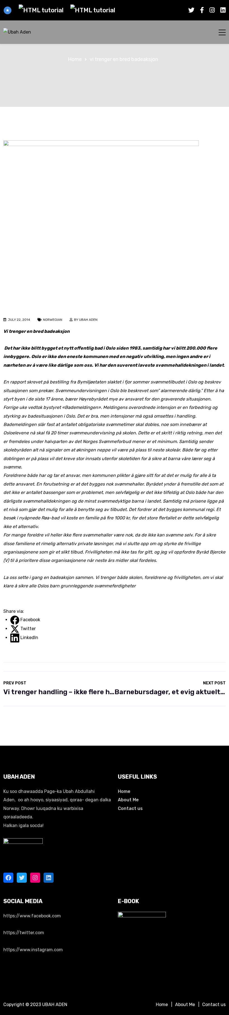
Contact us (130, 808)
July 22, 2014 (19, 320)
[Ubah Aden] (17, 32)
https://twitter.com (23, 932)
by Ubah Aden (85, 320)
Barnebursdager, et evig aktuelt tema (170, 688)
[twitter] (191, 10)
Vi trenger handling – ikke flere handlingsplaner (59, 688)
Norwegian (52, 320)
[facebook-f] (202, 10)
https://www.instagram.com (33, 949)
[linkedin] (223, 10)
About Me (128, 799)
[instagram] (212, 10)
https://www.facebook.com (32, 916)
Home (124, 791)
